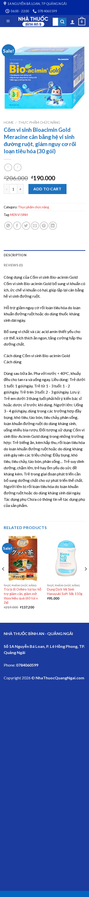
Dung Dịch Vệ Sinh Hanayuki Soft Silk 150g (64, 591)
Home (9, 122)
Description (15, 255)
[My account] (72, 21)
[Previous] (3, 579)
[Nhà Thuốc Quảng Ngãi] (33, 21)
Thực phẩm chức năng (39, 122)
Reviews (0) (13, 265)
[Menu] (8, 21)
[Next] (85, 579)
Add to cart (47, 188)
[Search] (62, 22)
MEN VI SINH (19, 215)
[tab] (44, 255)
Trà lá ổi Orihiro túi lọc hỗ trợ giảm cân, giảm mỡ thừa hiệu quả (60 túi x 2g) (22, 595)
